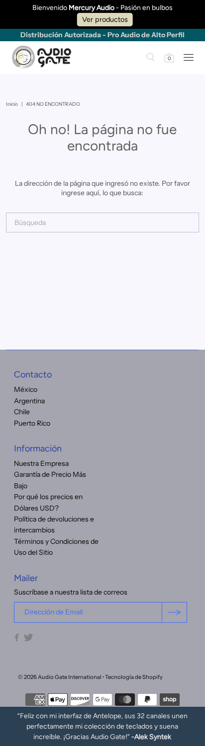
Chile (22, 411)
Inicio (12, 104)
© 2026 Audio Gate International (60, 676)
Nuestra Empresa (41, 463)
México (25, 389)
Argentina (29, 400)
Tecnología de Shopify (134, 676)
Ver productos (105, 19)
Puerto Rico (32, 423)
